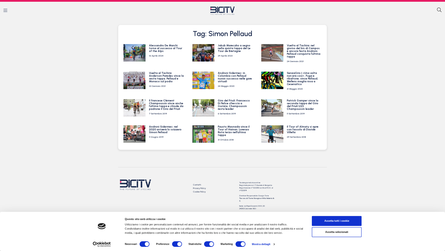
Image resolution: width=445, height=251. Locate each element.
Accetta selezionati (336, 231)
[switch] (177, 244)
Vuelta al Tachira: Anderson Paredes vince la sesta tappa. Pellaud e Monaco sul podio (166, 77)
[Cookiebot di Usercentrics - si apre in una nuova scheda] (102, 244)
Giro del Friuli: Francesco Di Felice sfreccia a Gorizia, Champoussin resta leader (234, 105)
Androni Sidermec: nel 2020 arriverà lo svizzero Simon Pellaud (165, 129)
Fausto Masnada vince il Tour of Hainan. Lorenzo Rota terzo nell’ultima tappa (234, 131)
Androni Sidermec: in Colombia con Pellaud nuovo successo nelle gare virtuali (235, 77)
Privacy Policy (199, 188)
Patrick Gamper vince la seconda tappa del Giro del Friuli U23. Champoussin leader (302, 105)
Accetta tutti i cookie (336, 220)
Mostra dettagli (261, 244)
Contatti (197, 185)
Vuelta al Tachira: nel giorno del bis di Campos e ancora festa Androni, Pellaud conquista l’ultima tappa (303, 51)
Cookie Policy (199, 192)
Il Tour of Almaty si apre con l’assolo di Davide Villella (302, 129)
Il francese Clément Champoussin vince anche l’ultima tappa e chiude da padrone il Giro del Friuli (166, 105)
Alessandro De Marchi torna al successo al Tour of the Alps (165, 48)
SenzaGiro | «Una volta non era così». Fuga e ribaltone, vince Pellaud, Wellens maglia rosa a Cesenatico (302, 78)
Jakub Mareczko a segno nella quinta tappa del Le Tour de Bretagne (234, 48)
